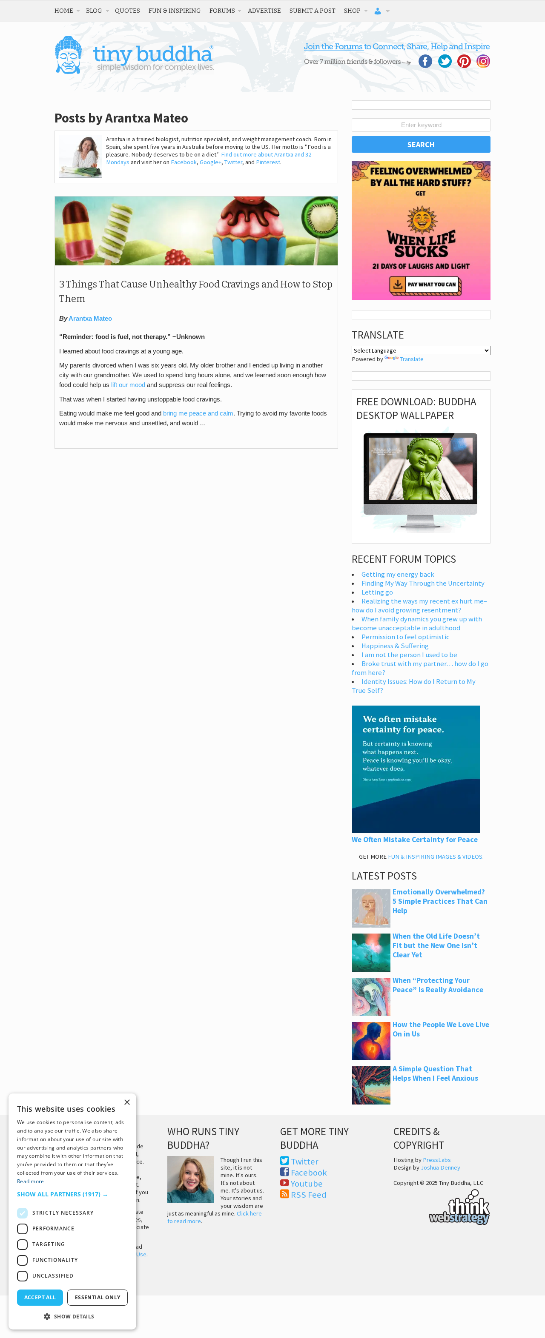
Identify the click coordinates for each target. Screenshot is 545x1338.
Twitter (233, 162)
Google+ (210, 162)
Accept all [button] (40, 1297)
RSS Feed (309, 1194)
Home (63, 10)
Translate (412, 359)
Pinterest (268, 162)
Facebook (184, 162)
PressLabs (437, 1160)
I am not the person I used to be (409, 654)
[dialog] (72, 1211)
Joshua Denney (440, 1167)
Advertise (264, 10)
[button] (72, 1194)
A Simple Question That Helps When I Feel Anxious (435, 1073)
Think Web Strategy (441, 1206)
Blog (94, 10)
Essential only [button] (97, 1297)
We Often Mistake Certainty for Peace (415, 839)
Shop (352, 10)
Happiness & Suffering (395, 645)
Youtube (307, 1183)
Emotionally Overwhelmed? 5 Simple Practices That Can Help (440, 901)
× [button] (126, 1102)
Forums (222, 10)
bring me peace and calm (198, 413)
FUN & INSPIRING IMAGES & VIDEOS (435, 856)
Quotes (127, 10)
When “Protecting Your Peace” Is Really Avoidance (438, 985)
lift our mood (128, 384)
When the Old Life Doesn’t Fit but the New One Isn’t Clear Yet (436, 945)
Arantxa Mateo (90, 318)
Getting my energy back (397, 574)
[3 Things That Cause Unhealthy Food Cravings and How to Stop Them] (196, 263)
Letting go (377, 592)
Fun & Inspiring (175, 10)
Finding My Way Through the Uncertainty (423, 583)
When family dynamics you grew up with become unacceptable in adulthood (417, 623)
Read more (30, 1181)
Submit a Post (313, 10)
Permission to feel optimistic (405, 636)
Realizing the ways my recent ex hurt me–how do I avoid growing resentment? (419, 606)
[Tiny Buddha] (134, 72)
